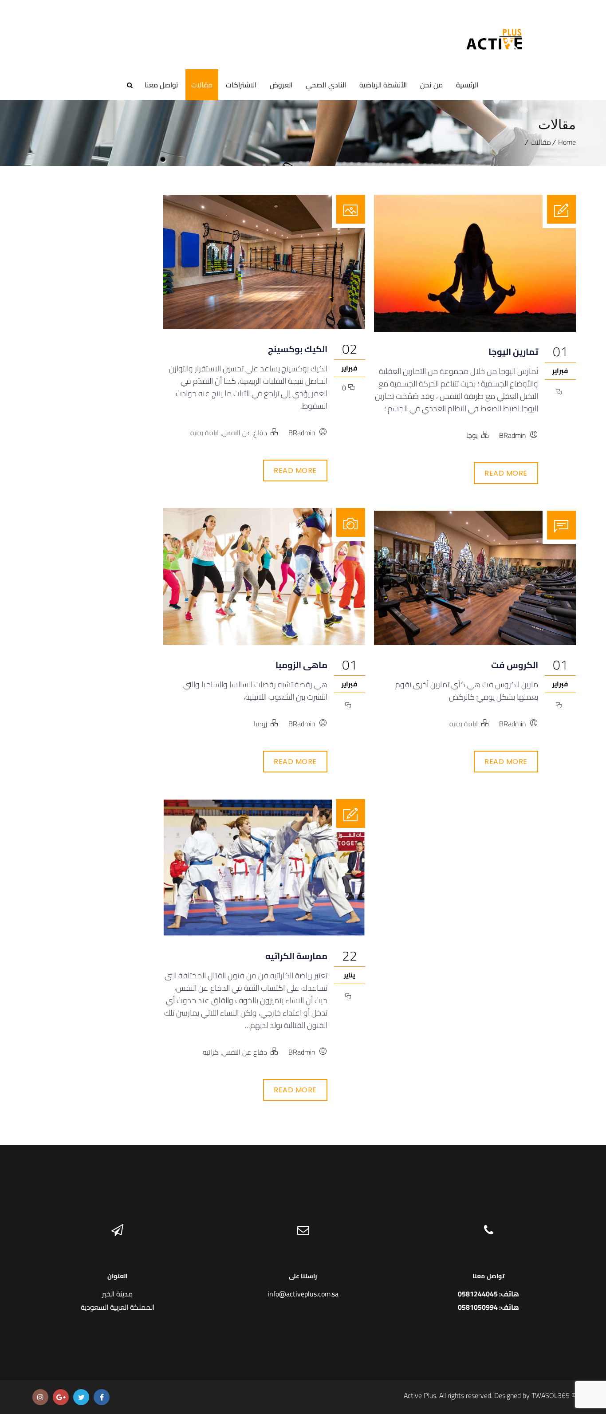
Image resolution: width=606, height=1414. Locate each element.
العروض (281, 84)
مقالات (201, 84)
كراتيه (211, 1052)
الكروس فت (514, 665)
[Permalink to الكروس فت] (475, 642)
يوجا (472, 435)
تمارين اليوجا (513, 351)
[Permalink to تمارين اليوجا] (475, 329)
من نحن (431, 84)
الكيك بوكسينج (297, 349)
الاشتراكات (241, 84)
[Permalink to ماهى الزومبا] (264, 642)
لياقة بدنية (204, 432)
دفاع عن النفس (244, 432)
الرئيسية (467, 84)
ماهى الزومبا (301, 665)
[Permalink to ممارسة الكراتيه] (264, 933)
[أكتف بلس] (494, 29)
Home (567, 142)
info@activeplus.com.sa (303, 1293)
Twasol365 (550, 1395)
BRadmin (301, 432)
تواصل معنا (161, 84)
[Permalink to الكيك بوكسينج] (264, 326)
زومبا (260, 723)
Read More (295, 470)
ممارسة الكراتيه (296, 956)
